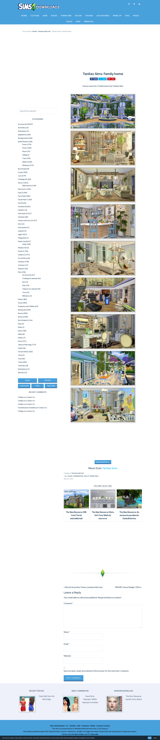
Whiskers (25, 296)
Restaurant (22, 310)
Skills (20, 327)
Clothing (21, 179)
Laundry (21, 231)
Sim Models (22, 320)
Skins (20, 331)
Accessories (22, 124)
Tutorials (21, 365)
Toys (24, 292)
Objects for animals (29, 289)
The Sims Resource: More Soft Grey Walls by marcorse (103, 515)
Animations (22, 131)
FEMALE (47, 380)
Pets (19, 272)
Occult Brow (23, 258)
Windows (25, 165)
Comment (68, 603)
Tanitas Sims (109, 468)
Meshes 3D (22, 248)
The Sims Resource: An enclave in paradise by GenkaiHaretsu (129, 515)
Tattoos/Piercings (24, 345)
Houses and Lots (78, 473)
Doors (24, 144)
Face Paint (22, 196)
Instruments (22, 227)
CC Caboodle (93, 734)
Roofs (24, 151)
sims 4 (86, 476)
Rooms (20, 313)
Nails (24, 244)
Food (20, 203)
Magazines (22, 238)
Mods (20, 251)
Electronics (22, 189)
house (70, 476)
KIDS (38, 386)
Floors (24, 148)
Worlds (21, 372)
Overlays (21, 265)
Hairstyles (22, 213)
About (155, 738)
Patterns (21, 268)
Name (67, 632)
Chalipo (21, 397)
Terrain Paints (23, 351)
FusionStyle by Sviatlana (27, 407)
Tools (20, 355)
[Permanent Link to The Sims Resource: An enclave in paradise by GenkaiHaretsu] (129, 507)
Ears (24, 282)
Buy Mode (22, 169)
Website (67, 656)
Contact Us (30, 397)
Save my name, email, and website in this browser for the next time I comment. (96, 671)
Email (66, 644)
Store (20, 341)
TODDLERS (24, 386)
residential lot (78, 476)
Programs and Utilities (26, 306)
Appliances (22, 134)
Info (19, 224)
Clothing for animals (29, 278)
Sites (20, 324)
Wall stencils (27, 185)
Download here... (103, 462)
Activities (21, 127)
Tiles (24, 158)
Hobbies (21, 217)
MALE (27, 380)
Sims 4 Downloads (38, 6)
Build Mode (22, 141)
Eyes (19, 192)
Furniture (21, 206)
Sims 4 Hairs (79, 734)
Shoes (20, 317)
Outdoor (21, 262)
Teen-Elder (51, 386)
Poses (20, 303)
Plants (20, 299)
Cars (19, 176)
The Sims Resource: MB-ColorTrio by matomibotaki (76, 515)
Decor (20, 183)
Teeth (20, 348)
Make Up (21, 241)
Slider (20, 334)
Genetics (21, 210)
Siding (24, 155)
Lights (20, 234)
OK (150, 738)
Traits (20, 362)
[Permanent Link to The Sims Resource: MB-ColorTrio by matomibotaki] (76, 507)
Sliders (20, 338)
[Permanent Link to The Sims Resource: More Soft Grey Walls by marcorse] (102, 507)
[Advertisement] (80, 52)
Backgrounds (23, 138)
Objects (21, 255)
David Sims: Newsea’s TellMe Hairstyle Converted (90, 699)
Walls (24, 162)
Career (20, 172)
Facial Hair (22, 199)
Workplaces (22, 369)
